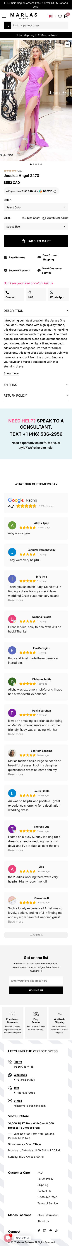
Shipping (42, 1184)
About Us (43, 1221)
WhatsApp (20, 1074)
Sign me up (36, 990)
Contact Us (44, 1191)
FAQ (40, 1172)
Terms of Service (47, 1203)
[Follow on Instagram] (45, 1231)
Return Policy (45, 1178)
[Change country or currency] (52, 16)
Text (16, 1087)
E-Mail (18, 1100)
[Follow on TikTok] (56, 1231)
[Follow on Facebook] (39, 1231)
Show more (11, 373)
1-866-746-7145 (47, 1197)
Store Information (47, 1215)
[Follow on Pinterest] (50, 1231)
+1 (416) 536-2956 (43, 434)
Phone (18, 1061)
